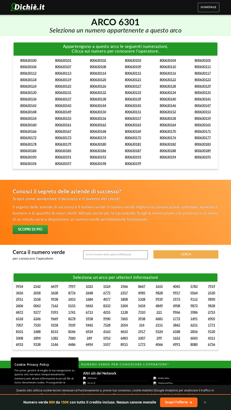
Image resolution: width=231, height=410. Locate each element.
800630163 (133, 125)
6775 (106, 293)
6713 (89, 312)
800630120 (98, 79)
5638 (54, 293)
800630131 (63, 92)
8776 (71, 293)
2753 (211, 312)
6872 (19, 312)
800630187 (133, 151)
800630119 (63, 79)
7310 (141, 312)
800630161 (63, 125)
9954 (19, 286)
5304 (124, 306)
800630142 (28, 105)
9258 (54, 325)
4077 (106, 299)
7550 (37, 325)
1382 (54, 338)
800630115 (133, 73)
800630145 (133, 105)
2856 (194, 331)
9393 (54, 312)
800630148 (28, 112)
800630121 (133, 79)
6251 (194, 325)
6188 (176, 331)
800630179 (63, 144)
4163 (106, 331)
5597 (106, 344)
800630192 (98, 157)
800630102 (98, 60)
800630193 (133, 157)
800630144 (98, 105)
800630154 (28, 118)
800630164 (168, 125)
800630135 (203, 92)
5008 (19, 338)
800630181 (133, 144)
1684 (89, 299)
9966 (176, 312)
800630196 (28, 163)
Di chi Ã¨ (92, 383)
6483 (124, 338)
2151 (159, 325)
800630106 (28, 66)
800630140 (168, 99)
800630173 (63, 137)
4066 (159, 344)
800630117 (203, 73)
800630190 (28, 157)
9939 (159, 299)
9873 (194, 306)
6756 (211, 344)
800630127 (133, 86)
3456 (19, 293)
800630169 (133, 131)
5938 (89, 319)
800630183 (203, 144)
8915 (124, 344)
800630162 (98, 125)
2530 (211, 293)
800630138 (98, 99)
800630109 (133, 66)
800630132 (98, 92)
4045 (176, 286)
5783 (194, 286)
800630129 (203, 86)
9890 (211, 299)
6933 (19, 344)
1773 (141, 344)
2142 (37, 286)
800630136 (28, 99)
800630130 (28, 92)
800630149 (63, 112)
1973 (176, 299)
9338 (37, 344)
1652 (176, 338)
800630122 (168, 79)
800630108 (98, 66)
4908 (176, 306)
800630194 (168, 157)
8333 (106, 306)
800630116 (168, 73)
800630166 (28, 131)
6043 (194, 338)
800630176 (168, 137)
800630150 (98, 112)
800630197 (63, 163)
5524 (106, 286)
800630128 (168, 86)
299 (159, 338)
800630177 (203, 137)
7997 (71, 286)
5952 (106, 338)
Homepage (208, 7)
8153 (54, 331)
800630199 (133, 163)
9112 (194, 299)
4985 (141, 293)
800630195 (203, 157)
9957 (176, 293)
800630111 (203, 66)
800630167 (63, 131)
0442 (89, 306)
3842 (176, 325)
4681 (159, 319)
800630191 (63, 157)
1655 (159, 286)
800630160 (28, 125)
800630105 (203, 60)
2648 (89, 293)
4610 (124, 331)
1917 (141, 331)
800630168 (98, 131)
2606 (19, 306)
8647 (141, 286)
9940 (106, 319)
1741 (71, 312)
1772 (176, 319)
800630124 (28, 86)
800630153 (203, 112)
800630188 (168, 151)
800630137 (63, 99)
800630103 (133, 60)
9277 (37, 312)
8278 (71, 319)
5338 (141, 299)
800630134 (168, 92)
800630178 (28, 144)
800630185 (63, 151)
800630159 (203, 118)
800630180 (98, 144)
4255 (106, 312)
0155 (71, 306)
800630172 (28, 137)
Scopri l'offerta (178, 402)
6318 (19, 319)
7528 (106, 325)
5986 (194, 312)
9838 (211, 306)
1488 (37, 331)
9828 (159, 293)
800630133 (133, 92)
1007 (141, 338)
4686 (71, 344)
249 (89, 338)
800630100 (28, 60)
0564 (194, 293)
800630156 (98, 118)
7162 (54, 306)
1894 (37, 338)
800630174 (98, 137)
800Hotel (92, 378)
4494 (89, 344)
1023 (89, 286)
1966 (124, 286)
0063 (37, 306)
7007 (19, 325)
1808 (124, 299)
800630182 (168, 144)
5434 (141, 306)
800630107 (63, 66)
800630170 (168, 131)
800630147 (203, 105)
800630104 (168, 60)
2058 (37, 293)
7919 (211, 286)
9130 (211, 331)
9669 (54, 319)
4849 (159, 306)
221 (159, 312)
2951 (19, 299)
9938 (54, 299)
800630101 (63, 60)
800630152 (168, 112)
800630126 (98, 86)
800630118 (28, 79)
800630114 (98, 73)
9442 (89, 325)
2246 (37, 319)
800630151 (133, 112)
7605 (124, 319)
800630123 (203, 79)
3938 (141, 319)
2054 (124, 325)
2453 (71, 299)
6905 (211, 319)
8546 (71, 331)
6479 (54, 286)
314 (141, 325)
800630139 (133, 99)
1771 (211, 325)
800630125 (63, 86)
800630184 (28, 151)
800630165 (203, 125)
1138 (124, 312)
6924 (89, 331)
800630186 (98, 151)
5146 (54, 344)
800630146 (168, 105)
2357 (124, 293)
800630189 (203, 151)
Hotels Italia (163, 378)
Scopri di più (30, 229)
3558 (37, 299)
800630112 (28, 73)
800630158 (168, 118)
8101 (19, 331)
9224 (159, 331)
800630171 (203, 131)
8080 (194, 344)
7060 (71, 338)
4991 (176, 344)
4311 (211, 338)
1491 (194, 319)
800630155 (63, 118)
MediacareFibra (165, 383)
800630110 (168, 66)
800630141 (203, 99)
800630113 (63, 73)
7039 (71, 325)
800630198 (98, 163)
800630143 (63, 105)
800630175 (133, 137)
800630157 (133, 118)
